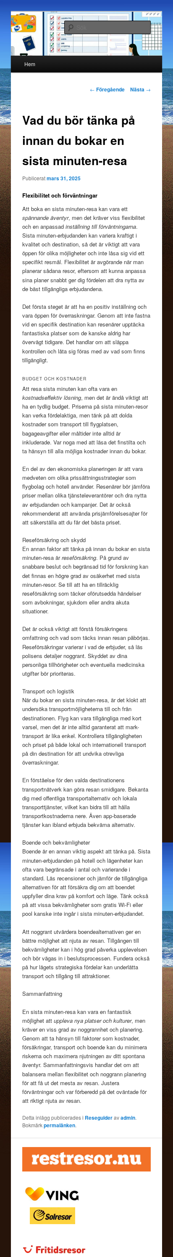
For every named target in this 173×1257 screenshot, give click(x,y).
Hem (29, 63)
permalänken (59, 1125)
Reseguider (99, 1117)
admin (128, 1117)
